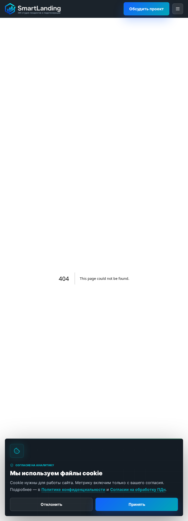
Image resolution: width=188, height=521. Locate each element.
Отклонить (51, 504)
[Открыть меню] (177, 8)
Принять (137, 504)
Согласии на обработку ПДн (137, 489)
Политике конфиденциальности (73, 489)
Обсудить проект (146, 8)
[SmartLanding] (33, 8)
